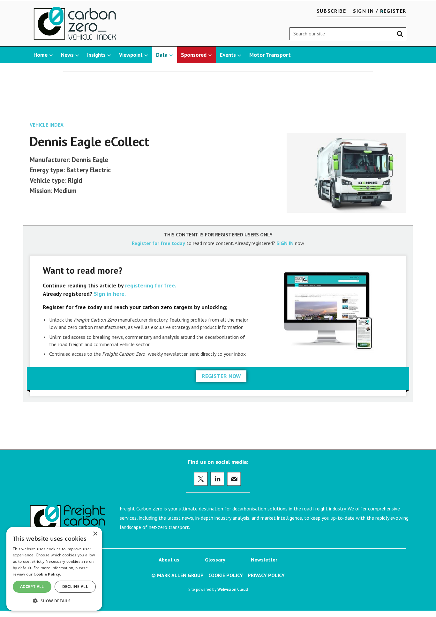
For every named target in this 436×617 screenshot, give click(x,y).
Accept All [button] (32, 586)
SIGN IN (285, 243)
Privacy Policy (266, 575)
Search (401, 32)
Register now (221, 376)
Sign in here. (110, 293)
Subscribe (331, 11)
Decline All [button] (75, 586)
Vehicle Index (47, 125)
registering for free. (150, 285)
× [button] (95, 534)
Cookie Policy (225, 575)
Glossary (215, 559)
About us (169, 559)
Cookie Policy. (47, 574)
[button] (54, 600)
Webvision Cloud (232, 589)
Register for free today (158, 243)
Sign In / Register (379, 11)
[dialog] (54, 569)
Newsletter (264, 559)
